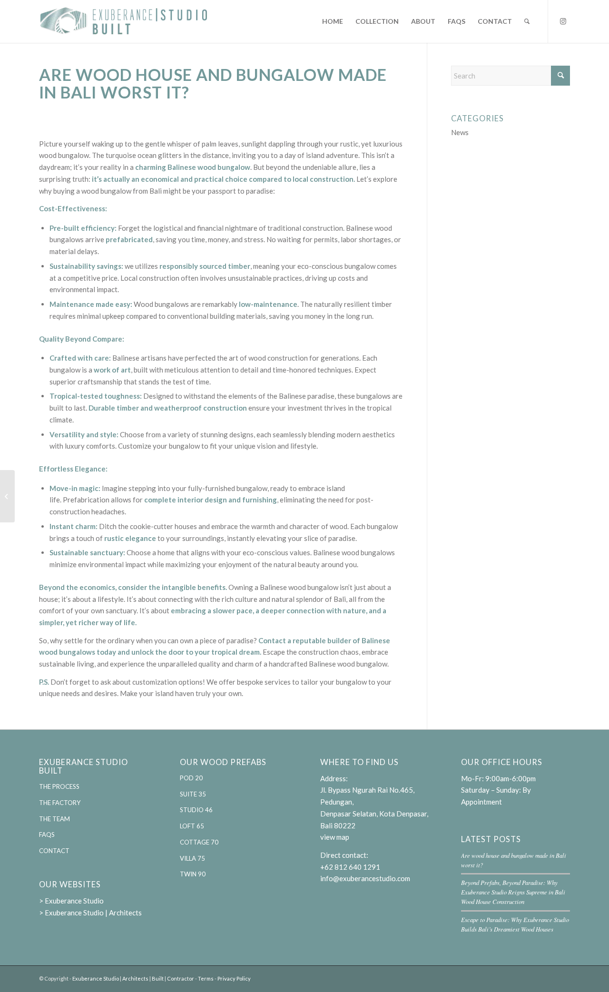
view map (334, 837)
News (460, 132)
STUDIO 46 (196, 810)
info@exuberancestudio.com (365, 878)
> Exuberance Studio (71, 900)
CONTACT (54, 850)
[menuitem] (332, 21)
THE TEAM (54, 819)
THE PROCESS (59, 786)
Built (158, 978)
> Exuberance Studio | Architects (90, 912)
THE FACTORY (59, 802)
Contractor (180, 978)
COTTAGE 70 (199, 842)
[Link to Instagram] (563, 21)
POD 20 (191, 778)
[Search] (527, 21)
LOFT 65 (192, 826)
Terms (206, 978)
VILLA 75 (192, 858)
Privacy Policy (234, 978)
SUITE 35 (193, 794)
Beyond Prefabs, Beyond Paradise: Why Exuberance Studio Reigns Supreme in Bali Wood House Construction (513, 891)
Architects (135, 978)
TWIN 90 (193, 874)
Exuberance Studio (95, 978)
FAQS (47, 834)
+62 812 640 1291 (350, 867)
